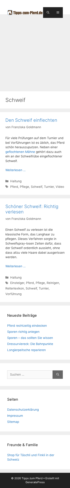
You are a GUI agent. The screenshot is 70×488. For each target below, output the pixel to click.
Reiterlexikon (14, 288)
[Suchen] (58, 374)
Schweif (36, 187)
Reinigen (53, 283)
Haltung (16, 181)
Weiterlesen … (15, 170)
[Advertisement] (35, 51)
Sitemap (13, 422)
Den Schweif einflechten (31, 120)
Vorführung (13, 294)
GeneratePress (35, 482)
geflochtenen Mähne (20, 152)
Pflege (24, 187)
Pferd (14, 187)
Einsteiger (17, 283)
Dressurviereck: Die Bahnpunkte (30, 344)
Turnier (49, 187)
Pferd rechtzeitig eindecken (27, 325)
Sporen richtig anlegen (23, 332)
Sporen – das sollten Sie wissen (30, 338)
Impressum (15, 415)
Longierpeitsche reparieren (26, 350)
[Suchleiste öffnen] (48, 12)
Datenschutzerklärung (23, 409)
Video (60, 187)
